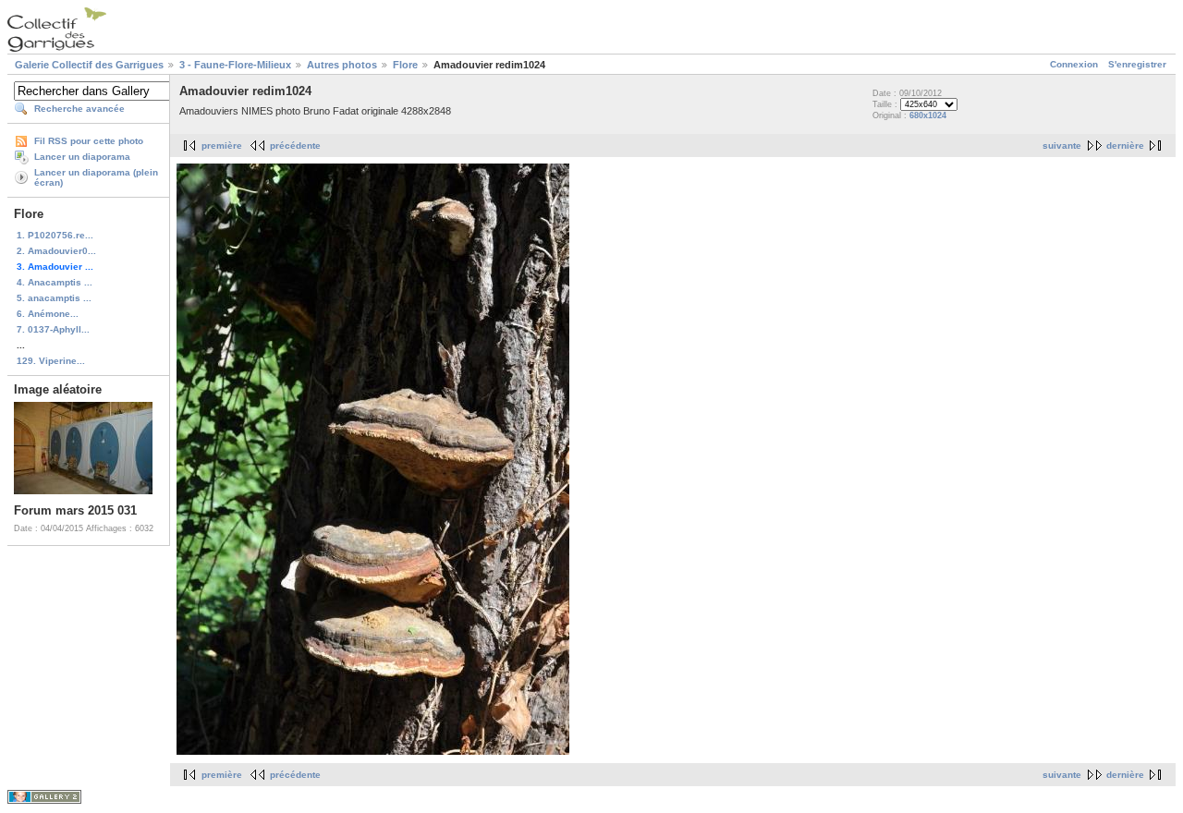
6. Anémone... (48, 314)
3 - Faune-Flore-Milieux (235, 64)
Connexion (1074, 64)
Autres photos (342, 64)
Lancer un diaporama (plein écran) (96, 177)
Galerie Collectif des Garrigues (89, 64)
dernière (1125, 145)
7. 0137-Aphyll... (53, 329)
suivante (1062, 145)
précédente (295, 145)
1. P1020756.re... (55, 235)
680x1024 (927, 115)
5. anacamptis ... (54, 298)
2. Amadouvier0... (56, 251)
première (221, 145)
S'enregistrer (1137, 64)
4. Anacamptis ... (54, 282)
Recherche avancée (79, 108)
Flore (405, 64)
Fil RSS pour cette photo (88, 141)
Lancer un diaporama (82, 157)
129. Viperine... (51, 361)
